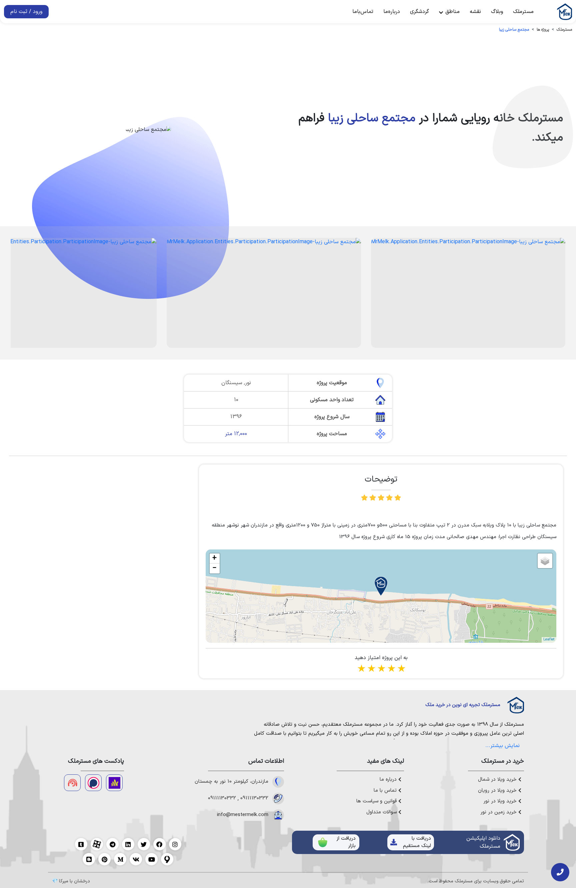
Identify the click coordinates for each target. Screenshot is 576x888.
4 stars (391, 669)
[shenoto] (72, 782)
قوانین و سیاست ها (377, 801)
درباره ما (389, 779)
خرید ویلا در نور (500, 801)
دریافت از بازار (346, 842)
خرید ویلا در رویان (498, 790)
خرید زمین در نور (499, 812)
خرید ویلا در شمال (498, 779)
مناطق (452, 12)
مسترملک (523, 12)
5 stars (401, 669)
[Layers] (545, 560)
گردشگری (419, 12)
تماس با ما (386, 790)
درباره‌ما (391, 12)
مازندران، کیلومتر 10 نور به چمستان (231, 781)
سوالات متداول (382, 812)
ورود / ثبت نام (26, 12)
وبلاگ (497, 12)
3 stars (381, 669)
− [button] (214, 568)
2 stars (371, 669)
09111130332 (254, 798)
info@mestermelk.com (242, 815)
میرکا (63, 881)
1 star (361, 669)
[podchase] (93, 782)
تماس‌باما (362, 12)
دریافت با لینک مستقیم (417, 842)
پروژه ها (543, 30)
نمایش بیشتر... (502, 746)
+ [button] (214, 558)
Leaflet (549, 639)
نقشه (475, 12)
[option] (468, 293)
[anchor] (114, 782)
